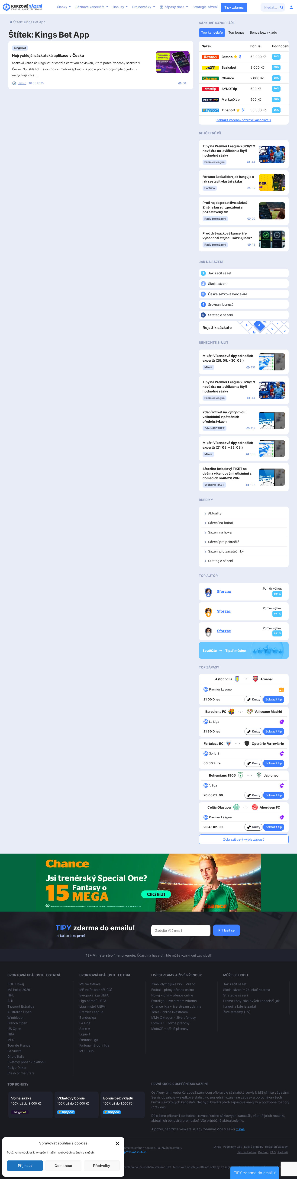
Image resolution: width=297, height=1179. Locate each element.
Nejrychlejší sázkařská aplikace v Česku (48, 55)
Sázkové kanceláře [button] (90, 7)
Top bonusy (18, 1084)
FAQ (273, 1152)
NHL (10, 995)
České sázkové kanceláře (227, 294)
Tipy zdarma (234, 7)
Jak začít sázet (219, 273)
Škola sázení (217, 284)
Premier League (91, 1012)
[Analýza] (282, 721)
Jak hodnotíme (246, 1152)
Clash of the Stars (20, 1073)
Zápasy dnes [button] (174, 7)
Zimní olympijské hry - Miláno (173, 984)
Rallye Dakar (16, 1068)
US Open (14, 1029)
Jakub (22, 83)
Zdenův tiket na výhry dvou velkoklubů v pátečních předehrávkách (224, 416)
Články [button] (62, 7)
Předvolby (101, 1165)
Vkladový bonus (71, 1098)
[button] (117, 1143)
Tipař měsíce (235, 650)
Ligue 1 (84, 1034)
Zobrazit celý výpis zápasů (243, 839)
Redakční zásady (276, 1146)
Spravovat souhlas (134, 1152)
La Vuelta (14, 1051)
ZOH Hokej (15, 984)
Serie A (84, 1029)
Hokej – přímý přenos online (172, 995)
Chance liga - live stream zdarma (176, 1006)
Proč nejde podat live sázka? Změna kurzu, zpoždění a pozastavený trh (225, 207)
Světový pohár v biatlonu (26, 1062)
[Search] (282, 7)
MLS (10, 1040)
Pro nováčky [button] (142, 7)
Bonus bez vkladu (118, 1098)
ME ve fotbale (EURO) (95, 990)
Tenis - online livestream (169, 1012)
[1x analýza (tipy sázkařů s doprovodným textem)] (281, 753)
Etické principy (253, 1146)
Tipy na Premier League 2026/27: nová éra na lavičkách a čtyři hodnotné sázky (229, 150)
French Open (17, 1023)
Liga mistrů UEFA (92, 1006)
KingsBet (20, 48)
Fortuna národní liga (94, 1045)
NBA (10, 1034)
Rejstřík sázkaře (217, 327)
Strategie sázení (205, 7)
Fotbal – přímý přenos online (172, 990)
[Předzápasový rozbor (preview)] (281, 689)
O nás (240, 1129)
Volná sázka (21, 1098)
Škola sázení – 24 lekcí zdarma (246, 990)
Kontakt (263, 1152)
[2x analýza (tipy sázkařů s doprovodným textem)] (281, 721)
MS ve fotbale (89, 984)
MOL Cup (86, 1051)
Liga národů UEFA (92, 1001)
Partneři (283, 1152)
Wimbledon (15, 1017)
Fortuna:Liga (88, 1040)
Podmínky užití (232, 1146)
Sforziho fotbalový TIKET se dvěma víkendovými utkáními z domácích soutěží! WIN (227, 473)
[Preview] (281, 689)
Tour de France (18, 1045)
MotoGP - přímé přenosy (169, 1029)
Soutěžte (210, 650)
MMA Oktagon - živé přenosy (173, 1017)
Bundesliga (87, 1017)
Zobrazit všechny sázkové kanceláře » (243, 120)
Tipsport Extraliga (20, 1006)
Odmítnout (63, 1165)
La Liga (84, 1023)
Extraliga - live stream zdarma (174, 1001)
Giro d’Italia (15, 1056)
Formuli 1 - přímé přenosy (170, 1023)
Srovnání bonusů (220, 304)
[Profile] (291, 7)
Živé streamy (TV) (236, 1012)
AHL (10, 1001)
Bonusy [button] (119, 7)
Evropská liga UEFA (94, 995)
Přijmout (25, 1165)
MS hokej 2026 (18, 990)
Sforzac (224, 591)
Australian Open (19, 1012)
